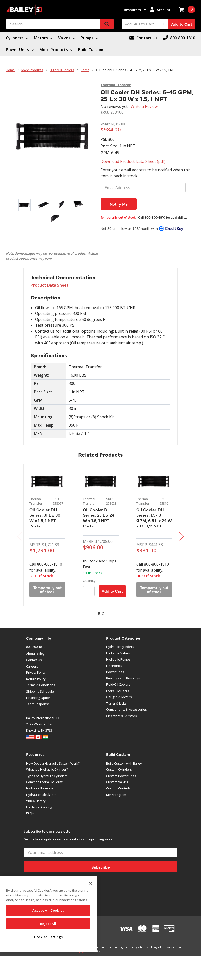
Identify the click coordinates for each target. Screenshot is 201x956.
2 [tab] (103, 613)
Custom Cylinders (119, 769)
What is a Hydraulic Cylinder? (47, 769)
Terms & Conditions (40, 685)
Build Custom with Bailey (124, 763)
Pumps (87, 38)
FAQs (30, 813)
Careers (32, 666)
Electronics (114, 665)
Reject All (48, 923)
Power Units (18, 49)
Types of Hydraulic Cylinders (47, 776)
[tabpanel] (47, 535)
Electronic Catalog (39, 807)
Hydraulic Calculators (41, 794)
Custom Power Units (121, 776)
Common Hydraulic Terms (45, 782)
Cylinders (15, 38)
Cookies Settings (48, 937)
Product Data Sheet (50, 285)
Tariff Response (38, 704)
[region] (48, 914)
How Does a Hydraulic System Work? (53, 763)
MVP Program (116, 794)
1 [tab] (99, 613)
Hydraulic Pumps (118, 659)
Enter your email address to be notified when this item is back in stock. (145, 173)
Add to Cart (181, 24)
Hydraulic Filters (117, 691)
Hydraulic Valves (118, 653)
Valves (64, 38)
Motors (41, 38)
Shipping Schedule (40, 691)
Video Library (35, 801)
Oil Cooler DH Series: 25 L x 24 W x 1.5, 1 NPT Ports (98, 518)
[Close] (90, 883)
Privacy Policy (35, 672)
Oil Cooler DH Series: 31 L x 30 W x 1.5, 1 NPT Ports (44, 518)
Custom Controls (118, 788)
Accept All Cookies (48, 910)
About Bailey (35, 653)
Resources (133, 9)
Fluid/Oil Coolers (118, 684)
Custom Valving (117, 782)
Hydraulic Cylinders (120, 647)
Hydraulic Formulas (40, 788)
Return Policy (35, 679)
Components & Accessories (126, 709)
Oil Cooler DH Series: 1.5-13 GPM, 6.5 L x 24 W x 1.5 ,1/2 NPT (154, 518)
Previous (19, 536)
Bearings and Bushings (123, 678)
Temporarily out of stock (143, 217)
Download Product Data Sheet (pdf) (132, 161)
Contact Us (34, 660)
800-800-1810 (35, 647)
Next (182, 536)
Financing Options (39, 697)
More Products (54, 49)
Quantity (89, 580)
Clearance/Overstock (121, 716)
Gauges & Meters (119, 697)
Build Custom (90, 49)
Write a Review (144, 106)
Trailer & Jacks (116, 703)
